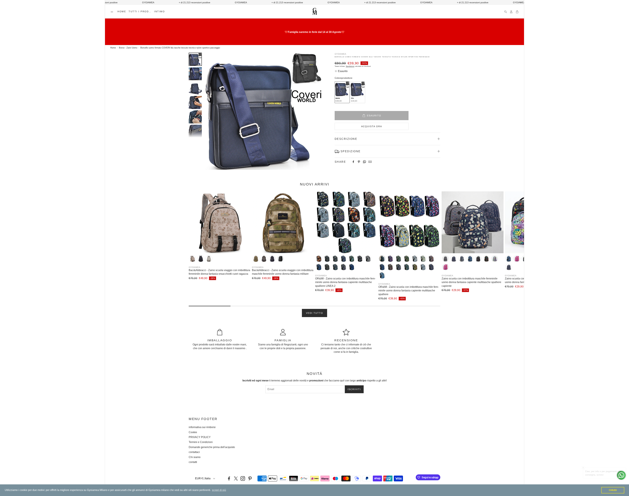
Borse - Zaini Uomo (128, 47)
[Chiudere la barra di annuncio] (520, 2)
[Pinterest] (358, 161)
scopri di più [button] (219, 490)
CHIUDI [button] (613, 490)
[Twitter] (236, 478)
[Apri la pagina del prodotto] (220, 222)
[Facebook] (353, 161)
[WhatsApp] (364, 161)
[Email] (370, 161)
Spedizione (350, 66)
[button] (112, 12)
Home (113, 47)
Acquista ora (371, 126)
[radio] (342, 92)
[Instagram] (242, 478)
